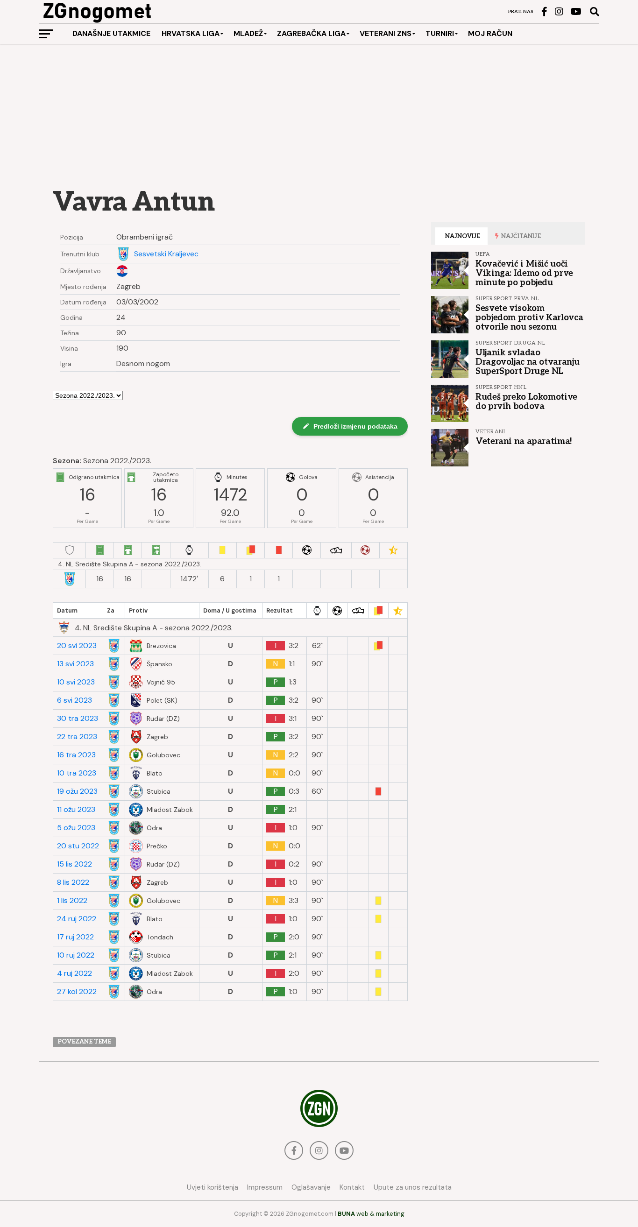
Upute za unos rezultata (413, 1187)
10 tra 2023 (76, 773)
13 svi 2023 (75, 664)
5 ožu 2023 (76, 827)
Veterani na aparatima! (523, 441)
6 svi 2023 (74, 700)
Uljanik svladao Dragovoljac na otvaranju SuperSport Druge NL (527, 361)
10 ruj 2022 (75, 955)
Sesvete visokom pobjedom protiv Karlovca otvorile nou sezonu (529, 317)
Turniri (439, 33)
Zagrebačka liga (311, 33)
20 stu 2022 (78, 846)
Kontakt (352, 1187)
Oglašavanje (311, 1187)
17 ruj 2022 (75, 937)
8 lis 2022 (73, 882)
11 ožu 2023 (76, 809)
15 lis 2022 (74, 864)
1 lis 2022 (72, 900)
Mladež (248, 33)
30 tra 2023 (77, 718)
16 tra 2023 (76, 755)
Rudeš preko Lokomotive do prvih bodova (526, 401)
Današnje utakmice (111, 33)
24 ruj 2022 (76, 919)
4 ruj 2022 (74, 973)
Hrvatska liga (191, 33)
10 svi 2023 (76, 682)
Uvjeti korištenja (212, 1187)
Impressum (265, 1187)
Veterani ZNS (385, 33)
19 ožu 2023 (77, 791)
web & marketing (371, 1214)
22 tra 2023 (77, 736)
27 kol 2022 (77, 991)
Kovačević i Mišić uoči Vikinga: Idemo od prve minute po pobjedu (524, 273)
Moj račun (490, 33)
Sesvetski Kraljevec (166, 254)
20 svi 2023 (77, 645)
